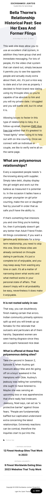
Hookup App (10, 440)
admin (32, 38)
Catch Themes (26, 491)
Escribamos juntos (23, 3)
